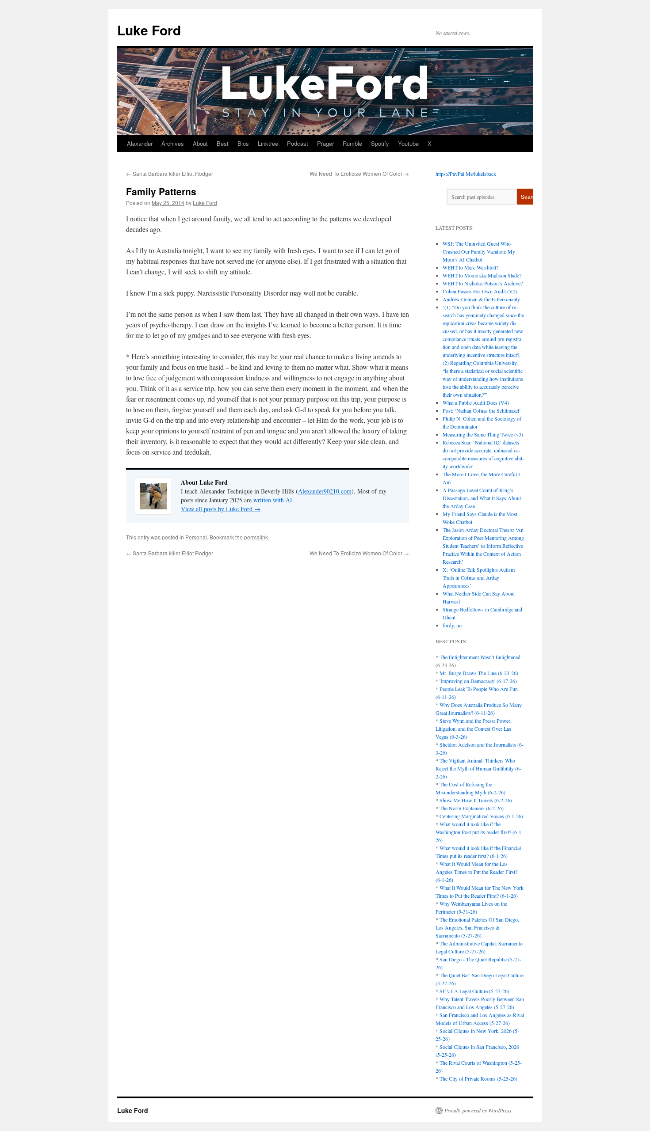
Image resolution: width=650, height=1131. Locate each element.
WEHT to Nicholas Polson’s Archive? (483, 283)
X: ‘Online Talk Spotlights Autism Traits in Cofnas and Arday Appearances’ (479, 577)
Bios (243, 143)
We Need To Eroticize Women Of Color (359, 173)
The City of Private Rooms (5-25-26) (478, 1078)
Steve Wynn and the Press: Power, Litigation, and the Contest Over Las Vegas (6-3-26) (474, 728)
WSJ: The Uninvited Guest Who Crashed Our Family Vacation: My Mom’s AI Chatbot (479, 251)
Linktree (268, 143)
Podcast (297, 143)
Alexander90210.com (325, 491)
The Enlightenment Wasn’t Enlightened (480, 656)
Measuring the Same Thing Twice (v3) (483, 434)
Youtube (408, 143)
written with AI (272, 500)
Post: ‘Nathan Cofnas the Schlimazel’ (482, 410)
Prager (325, 143)
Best (223, 143)
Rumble (352, 143)
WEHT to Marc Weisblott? (470, 267)
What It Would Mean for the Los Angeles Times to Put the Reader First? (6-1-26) (476, 871)
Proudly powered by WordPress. (478, 1110)
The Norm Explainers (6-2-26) (472, 808)
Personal (196, 537)
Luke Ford (149, 29)
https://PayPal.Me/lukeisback (466, 173)
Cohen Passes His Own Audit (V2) (480, 291)
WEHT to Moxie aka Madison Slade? (482, 275)
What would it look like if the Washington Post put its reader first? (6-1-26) (479, 831)
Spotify (380, 143)
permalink (256, 537)
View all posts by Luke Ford (220, 509)
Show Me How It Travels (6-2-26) (476, 800)
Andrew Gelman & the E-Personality (481, 299)
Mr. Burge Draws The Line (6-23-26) (479, 672)
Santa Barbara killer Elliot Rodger (169, 173)
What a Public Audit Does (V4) (476, 402)
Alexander (140, 143)
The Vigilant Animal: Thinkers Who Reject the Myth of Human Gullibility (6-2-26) (478, 768)
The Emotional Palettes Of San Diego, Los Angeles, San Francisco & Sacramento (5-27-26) (477, 927)
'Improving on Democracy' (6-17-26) (478, 680)
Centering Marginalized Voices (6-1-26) (481, 816)
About (200, 143)
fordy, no (452, 625)
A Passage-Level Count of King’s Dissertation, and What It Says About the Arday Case (482, 497)
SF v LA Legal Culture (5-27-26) (474, 990)
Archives (172, 143)
